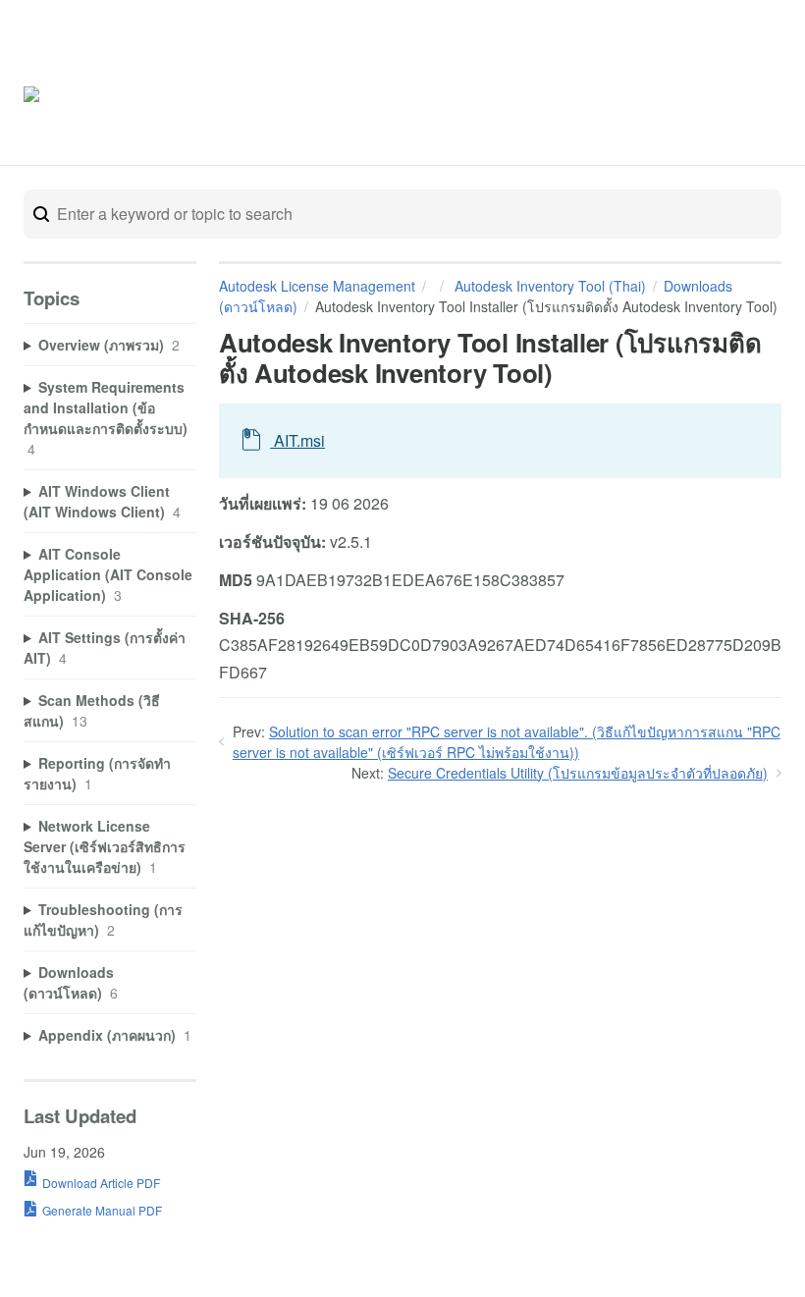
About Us (709, 96)
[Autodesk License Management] (106, 97)
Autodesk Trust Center (584, 96)
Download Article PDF (101, 1182)
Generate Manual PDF (102, 1210)
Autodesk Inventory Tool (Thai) (548, 286)
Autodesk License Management (317, 286)
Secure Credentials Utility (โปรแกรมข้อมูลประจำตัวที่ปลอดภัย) (578, 773)
